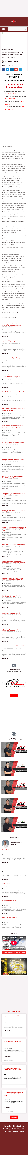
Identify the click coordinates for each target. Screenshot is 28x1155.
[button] (3, 29)
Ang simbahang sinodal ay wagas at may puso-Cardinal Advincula (12, 629)
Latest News (10, 49)
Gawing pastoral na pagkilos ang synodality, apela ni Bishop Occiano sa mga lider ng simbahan (13, 495)
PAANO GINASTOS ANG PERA (9, 921)
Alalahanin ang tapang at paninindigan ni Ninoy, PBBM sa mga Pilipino (12, 477)
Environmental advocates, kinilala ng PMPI (13, 646)
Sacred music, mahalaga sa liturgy (11, 357)
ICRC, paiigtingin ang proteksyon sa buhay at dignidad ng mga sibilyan (13, 409)
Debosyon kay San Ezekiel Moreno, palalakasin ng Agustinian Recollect (11, 612)
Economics (5, 49)
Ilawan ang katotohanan (8, 870)
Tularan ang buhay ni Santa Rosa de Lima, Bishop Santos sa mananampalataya (13, 324)
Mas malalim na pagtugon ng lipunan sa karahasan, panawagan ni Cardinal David (12, 578)
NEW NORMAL (5, 853)
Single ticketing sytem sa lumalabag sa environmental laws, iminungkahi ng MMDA (13, 561)
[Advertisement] (14, 8)
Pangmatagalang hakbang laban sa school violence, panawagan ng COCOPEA (13, 375)
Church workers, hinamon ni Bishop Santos (13, 544)
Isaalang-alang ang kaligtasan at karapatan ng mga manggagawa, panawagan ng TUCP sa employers (14, 529)
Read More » (5, 336)
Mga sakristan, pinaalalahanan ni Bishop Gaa (13, 391)
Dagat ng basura (6, 887)
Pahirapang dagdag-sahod (9, 904)
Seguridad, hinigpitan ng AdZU (10, 341)
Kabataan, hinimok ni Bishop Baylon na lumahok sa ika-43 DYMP (12, 595)
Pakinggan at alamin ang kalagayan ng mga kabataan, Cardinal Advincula (13, 443)
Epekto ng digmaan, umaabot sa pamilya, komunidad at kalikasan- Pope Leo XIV (12, 426)
